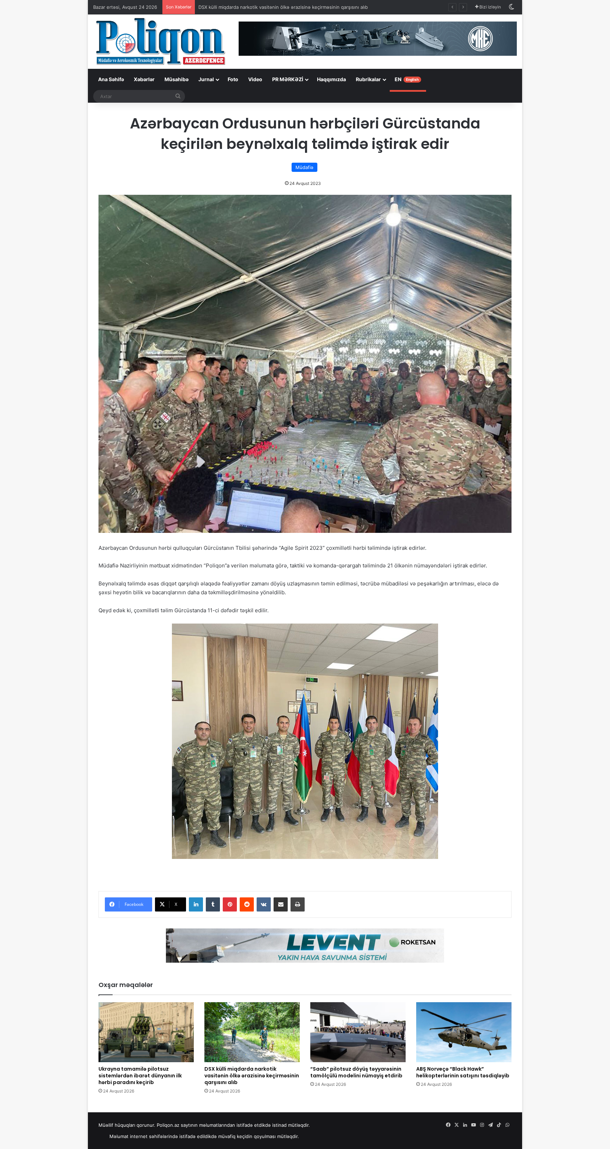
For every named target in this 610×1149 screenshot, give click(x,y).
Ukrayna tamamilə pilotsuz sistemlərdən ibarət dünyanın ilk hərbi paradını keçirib (140, 1075)
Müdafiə (304, 167)
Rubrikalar (368, 79)
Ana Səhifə (111, 79)
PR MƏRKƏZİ (287, 79)
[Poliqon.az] (160, 41)
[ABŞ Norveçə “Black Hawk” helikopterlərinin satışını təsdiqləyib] (464, 1032)
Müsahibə (177, 79)
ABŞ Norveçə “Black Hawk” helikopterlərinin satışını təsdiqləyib (462, 1072)
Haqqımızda (331, 79)
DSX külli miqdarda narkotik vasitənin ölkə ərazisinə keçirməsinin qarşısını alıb (251, 1075)
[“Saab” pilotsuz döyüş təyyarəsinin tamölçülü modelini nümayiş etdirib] (358, 1032)
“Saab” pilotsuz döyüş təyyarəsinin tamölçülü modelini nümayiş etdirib (356, 1072)
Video (255, 79)
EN (407, 79)
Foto (233, 79)
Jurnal (206, 79)
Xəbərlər (144, 79)
